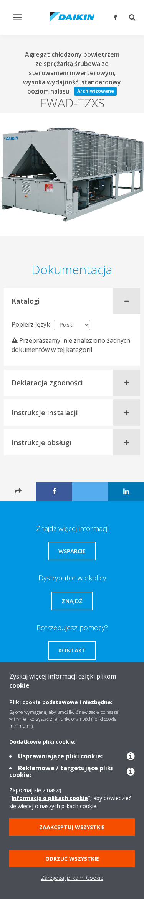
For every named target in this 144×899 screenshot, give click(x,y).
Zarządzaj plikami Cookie (72, 877)
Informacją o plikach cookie (50, 798)
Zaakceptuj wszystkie (72, 827)
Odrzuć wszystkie (72, 858)
